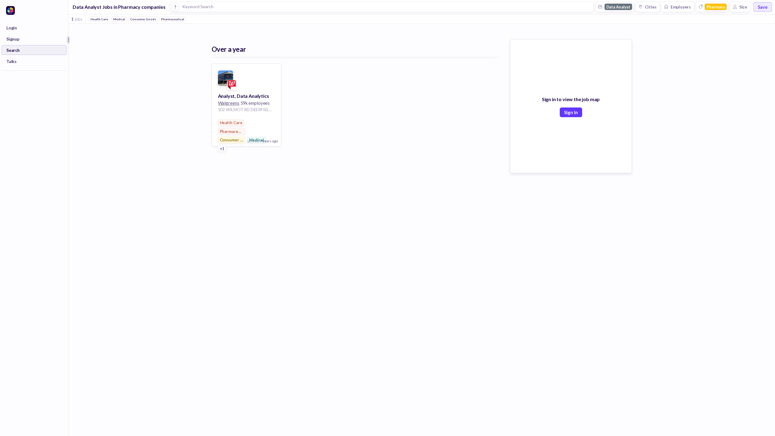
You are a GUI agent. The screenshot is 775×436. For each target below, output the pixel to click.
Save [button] (763, 7)
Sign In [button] (571, 112)
